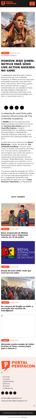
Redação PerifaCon (10, 55)
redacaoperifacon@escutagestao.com (14, 401)
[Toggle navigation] (32, 4)
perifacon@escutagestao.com (11, 398)
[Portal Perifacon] (8, 4)
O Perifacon (8, 388)
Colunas (6, 379)
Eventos (6, 384)
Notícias (6, 377)
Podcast (6, 386)
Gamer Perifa (8, 381)
